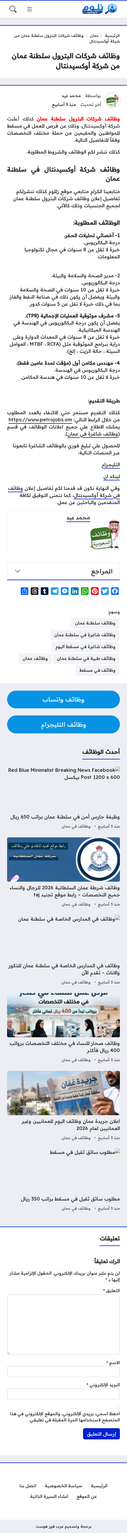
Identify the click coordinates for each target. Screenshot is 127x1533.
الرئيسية (112, 35)
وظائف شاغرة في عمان (92, 434)
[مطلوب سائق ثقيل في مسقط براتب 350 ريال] (63, 1180)
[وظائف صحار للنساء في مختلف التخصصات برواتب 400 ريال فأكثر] (63, 1028)
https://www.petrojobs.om (40, 420)
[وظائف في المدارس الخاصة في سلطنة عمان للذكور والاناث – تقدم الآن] (63, 950)
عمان (94, 35)
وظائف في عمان (75, 826)
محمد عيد (71, 95)
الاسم (113, 1362)
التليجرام (111, 464)
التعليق (111, 1290)
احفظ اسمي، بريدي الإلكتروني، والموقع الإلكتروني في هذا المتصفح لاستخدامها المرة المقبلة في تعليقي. (65, 1417)
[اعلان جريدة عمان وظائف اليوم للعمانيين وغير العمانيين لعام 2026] (63, 1106)
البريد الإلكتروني (103, 1384)
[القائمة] (29, 9)
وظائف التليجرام (63, 724)
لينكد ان (111, 476)
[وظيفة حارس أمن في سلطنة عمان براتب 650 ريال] (63, 798)
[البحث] (13, 9)
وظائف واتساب (63, 699)
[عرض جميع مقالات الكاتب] (112, 100)
